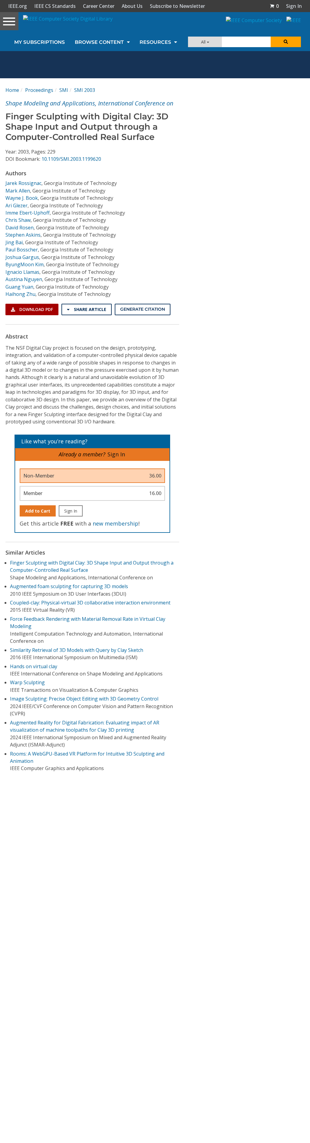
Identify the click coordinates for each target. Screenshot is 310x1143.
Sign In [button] (294, 6)
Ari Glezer (16, 205)
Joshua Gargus (22, 257)
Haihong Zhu (20, 294)
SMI (63, 90)
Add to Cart (37, 511)
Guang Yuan (19, 286)
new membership (115, 523)
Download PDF (35, 309)
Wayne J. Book (21, 198)
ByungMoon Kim (24, 264)
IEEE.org (17, 6)
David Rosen (19, 227)
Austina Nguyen (23, 279)
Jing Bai (14, 242)
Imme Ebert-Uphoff (27, 212)
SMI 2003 (84, 90)
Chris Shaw (18, 220)
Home (12, 90)
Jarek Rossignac (23, 183)
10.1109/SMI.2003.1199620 (71, 159)
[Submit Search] (286, 42)
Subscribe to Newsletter (177, 6)
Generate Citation (142, 309)
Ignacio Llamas (22, 272)
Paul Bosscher (21, 249)
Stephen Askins (23, 235)
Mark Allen (17, 190)
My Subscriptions (39, 42)
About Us (132, 6)
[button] (274, 6)
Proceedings (39, 90)
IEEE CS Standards (55, 6)
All (204, 42)
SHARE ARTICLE (89, 309)
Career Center (98, 6)
